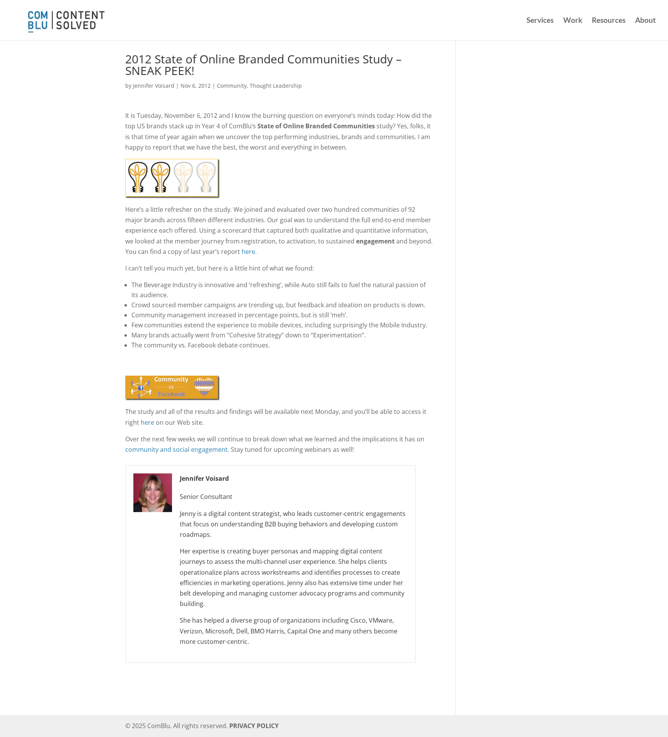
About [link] (645, 20)
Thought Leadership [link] (276, 95)
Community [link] (232, 95)
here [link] (248, 261)
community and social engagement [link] (176, 458)
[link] (65, 19)
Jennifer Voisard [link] (153, 95)
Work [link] (572, 20)
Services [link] (540, 20)
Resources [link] (608, 20)
